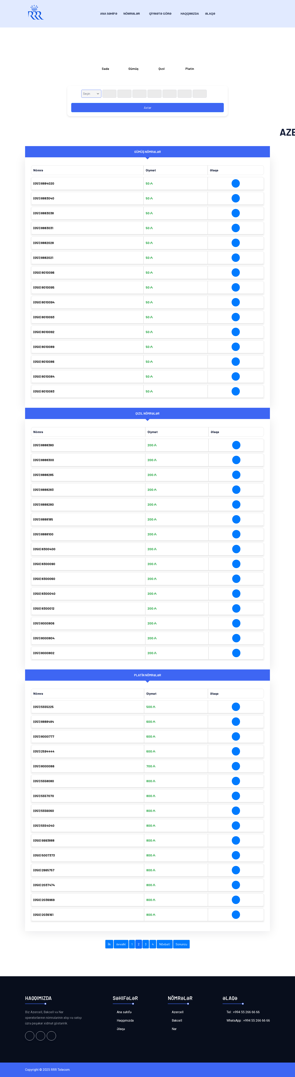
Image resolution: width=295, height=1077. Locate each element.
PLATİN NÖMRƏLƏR (147, 675)
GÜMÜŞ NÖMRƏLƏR (147, 152)
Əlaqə (121, 1029)
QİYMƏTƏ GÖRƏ (160, 13)
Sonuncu (181, 944)
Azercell (177, 1012)
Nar (174, 1029)
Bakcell (177, 1020)
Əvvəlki (121, 944)
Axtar (147, 107)
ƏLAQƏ (210, 13)
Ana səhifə (124, 1012)
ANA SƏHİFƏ (108, 13)
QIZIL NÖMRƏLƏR (147, 413)
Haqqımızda (190, 13)
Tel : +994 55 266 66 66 (243, 1012)
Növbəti (164, 944)
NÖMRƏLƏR (131, 13)
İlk (109, 944)
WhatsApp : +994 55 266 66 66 (248, 1020)
